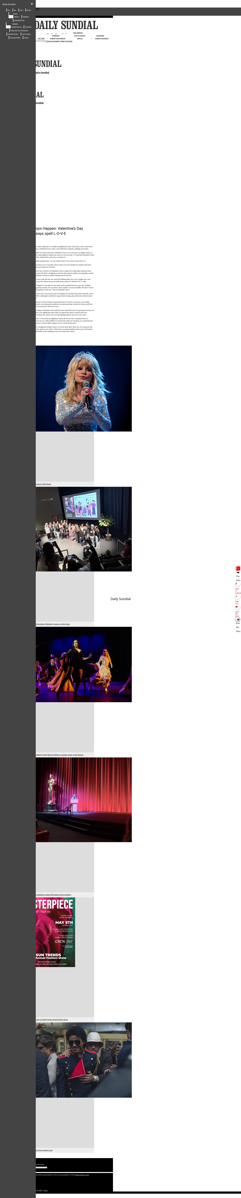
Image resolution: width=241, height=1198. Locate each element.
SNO (40, 1190)
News (16, 10)
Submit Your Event (17, 27)
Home (10, 10)
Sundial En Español (52, 41)
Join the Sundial (27, 34)
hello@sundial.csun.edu (82, 1175)
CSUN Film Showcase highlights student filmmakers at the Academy (45, 895)
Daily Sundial (8, 4)
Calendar (100, 36)
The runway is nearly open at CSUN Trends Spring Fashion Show (44, 1020)
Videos (80, 38)
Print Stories (29, 27)
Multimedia (78, 33)
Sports (15, 13)
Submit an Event (102, 38)
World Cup (17, 17)
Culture (22, 10)
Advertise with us (16, 37)
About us (27, 37)
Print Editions (66, 41)
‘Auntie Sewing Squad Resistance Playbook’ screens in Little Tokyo (45, 624)
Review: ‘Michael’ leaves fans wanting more (36, 1150)
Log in (45, 1190)
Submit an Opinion (57, 38)
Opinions (55, 36)
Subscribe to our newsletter (20, 30)
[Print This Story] (237, 619)
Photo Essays (79, 36)
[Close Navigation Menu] (31, 3)
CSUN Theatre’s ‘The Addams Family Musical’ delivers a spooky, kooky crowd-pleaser (51, 755)
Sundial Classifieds (14, 34)
